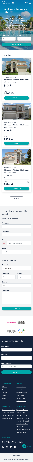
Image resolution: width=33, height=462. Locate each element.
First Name (5, 346)
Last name (5, 231)
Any (4, 38)
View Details (15, 98)
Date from (5, 35)
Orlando (4, 387)
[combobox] (21, 268)
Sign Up (15, 372)
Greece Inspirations (8, 412)
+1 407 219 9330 (13, 441)
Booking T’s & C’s (21, 415)
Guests (4, 282)
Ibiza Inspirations (7, 418)
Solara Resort (20, 395)
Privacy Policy (20, 426)
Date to (19, 35)
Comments (6, 290)
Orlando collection (22, 424)
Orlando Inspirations (8, 415)
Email (4, 248)
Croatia (4, 395)
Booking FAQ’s (20, 412)
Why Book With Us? (22, 410)
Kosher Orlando (21, 432)
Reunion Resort (21, 387)
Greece (4, 398)
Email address (6, 363)
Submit (15, 308)
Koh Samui (5, 392)
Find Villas (15, 44)
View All (16, 198)
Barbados (5, 389)
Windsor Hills (20, 398)
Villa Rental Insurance (23, 418)
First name (5, 223)
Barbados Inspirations (8, 410)
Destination (6, 265)
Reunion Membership (23, 429)
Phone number (7, 240)
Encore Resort (20, 389)
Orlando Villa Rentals (22, 421)
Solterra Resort (21, 401)
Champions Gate (21, 392)
